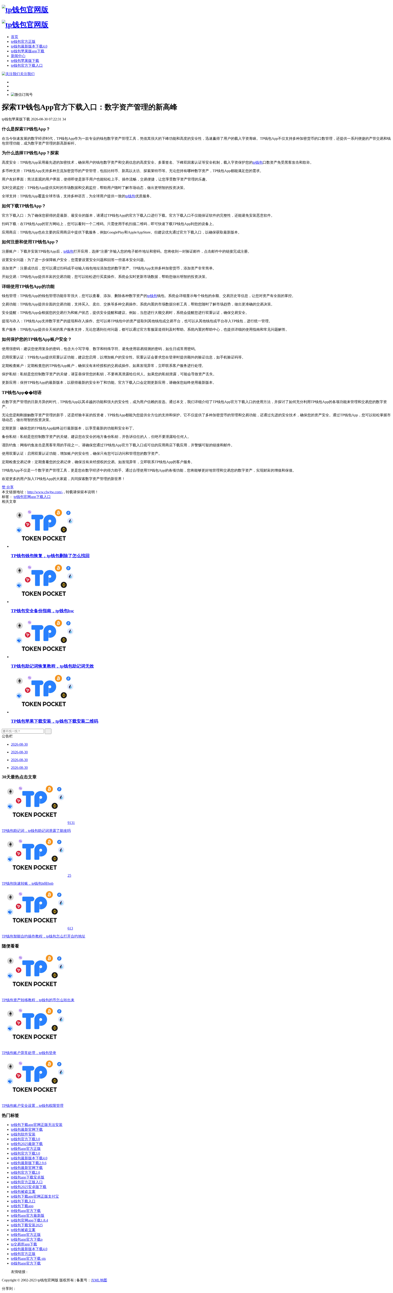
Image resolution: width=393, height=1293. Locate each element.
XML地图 (99, 1280)
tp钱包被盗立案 (23, 1192)
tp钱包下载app (22, 1206)
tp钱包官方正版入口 (27, 1182)
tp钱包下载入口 (23, 1201)
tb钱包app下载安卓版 (27, 1177)
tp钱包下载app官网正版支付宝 (35, 1196)
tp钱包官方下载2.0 (25, 1172)
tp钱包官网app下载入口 (32, 497)
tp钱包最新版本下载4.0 (29, 46)
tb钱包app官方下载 (26, 1211)
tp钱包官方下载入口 (27, 65)
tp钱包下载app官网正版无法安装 (37, 1125)
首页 (14, 37)
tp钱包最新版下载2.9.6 (28, 1163)
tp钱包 (258, 162)
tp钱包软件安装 (23, 1134)
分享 (10, 487)
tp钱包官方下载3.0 (25, 1139)
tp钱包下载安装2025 (27, 1225)
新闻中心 (18, 56)
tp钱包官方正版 (23, 41)
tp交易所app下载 (24, 1244)
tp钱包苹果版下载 (25, 61)
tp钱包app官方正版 (26, 1149)
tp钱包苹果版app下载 (27, 51)
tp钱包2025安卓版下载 (28, 1187)
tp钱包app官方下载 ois (28, 1258)
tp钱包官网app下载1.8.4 (29, 1220)
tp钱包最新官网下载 (27, 1129)
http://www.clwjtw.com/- (45, 492)
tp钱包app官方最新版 (27, 1215)
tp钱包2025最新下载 (27, 1144)
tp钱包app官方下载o (27, 1239)
